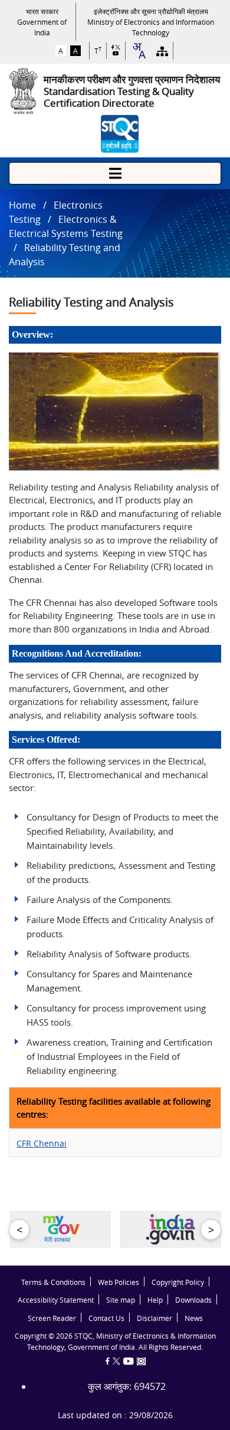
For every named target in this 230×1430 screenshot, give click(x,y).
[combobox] (139, 51)
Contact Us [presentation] (106, 1318)
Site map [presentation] (120, 1300)
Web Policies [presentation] (118, 1282)
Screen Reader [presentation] (52, 1318)
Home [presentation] (22, 205)
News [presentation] (194, 1318)
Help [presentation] (155, 1300)
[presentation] (42, 22)
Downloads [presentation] (193, 1300)
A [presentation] (60, 50)
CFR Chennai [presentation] (42, 1143)
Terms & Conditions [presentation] (53, 1282)
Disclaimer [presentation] (154, 1318)
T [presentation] (97, 51)
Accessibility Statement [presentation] (56, 1300)
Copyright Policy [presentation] (178, 1282)
